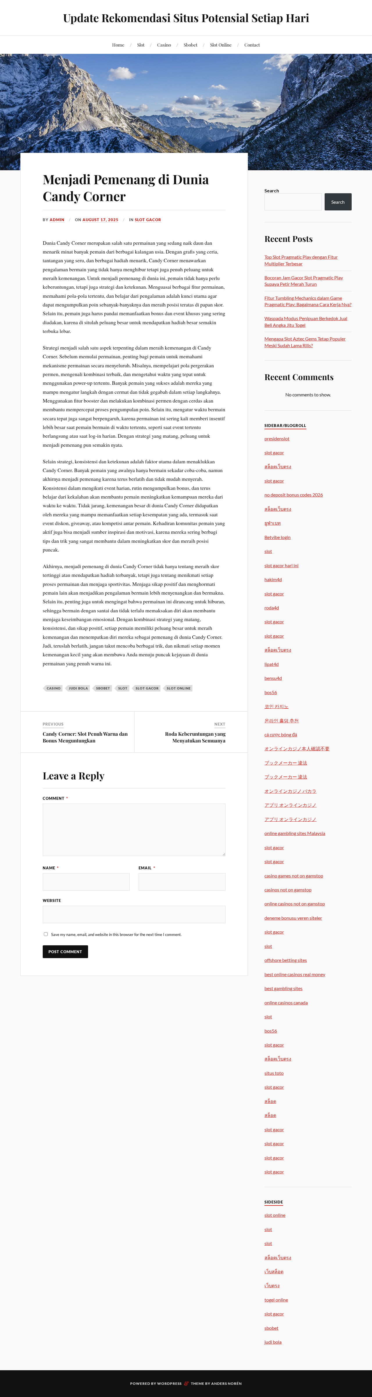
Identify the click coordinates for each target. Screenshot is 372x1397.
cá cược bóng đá (280, 734)
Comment (55, 798)
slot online (179, 688)
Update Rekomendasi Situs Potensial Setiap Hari (186, 17)
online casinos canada (286, 1002)
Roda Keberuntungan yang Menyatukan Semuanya (195, 737)
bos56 (270, 692)
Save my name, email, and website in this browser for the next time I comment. (116, 934)
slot (123, 688)
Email (147, 868)
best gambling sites (283, 988)
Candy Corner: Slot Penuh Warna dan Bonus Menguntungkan (85, 737)
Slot (140, 45)
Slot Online (221, 45)
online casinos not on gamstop (294, 903)
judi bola (78, 688)
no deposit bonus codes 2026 (293, 494)
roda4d (271, 607)
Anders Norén (226, 1383)
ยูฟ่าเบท (272, 523)
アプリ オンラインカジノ (290, 805)
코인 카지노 (276, 706)
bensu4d (273, 678)
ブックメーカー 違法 (285, 762)
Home (118, 45)
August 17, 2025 (101, 219)
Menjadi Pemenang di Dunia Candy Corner (126, 187)
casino (54, 688)
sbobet (103, 688)
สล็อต (270, 1101)
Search (271, 190)
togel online (276, 1299)
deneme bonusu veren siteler (293, 918)
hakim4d (273, 579)
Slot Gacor (148, 219)
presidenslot (276, 438)
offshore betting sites (285, 960)
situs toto (274, 1073)
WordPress (169, 1383)
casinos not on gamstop (288, 889)
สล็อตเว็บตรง (277, 466)
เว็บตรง (272, 1285)
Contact (252, 45)
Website (52, 900)
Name (51, 868)
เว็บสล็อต (273, 1271)
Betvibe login (277, 537)
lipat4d (271, 664)
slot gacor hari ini (281, 565)
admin (57, 219)
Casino (164, 45)
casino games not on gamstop (293, 875)
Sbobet (190, 45)
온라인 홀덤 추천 (281, 720)
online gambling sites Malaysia (294, 833)
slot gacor (147, 688)
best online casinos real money (294, 974)
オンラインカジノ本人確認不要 (297, 748)
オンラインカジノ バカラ (290, 791)
